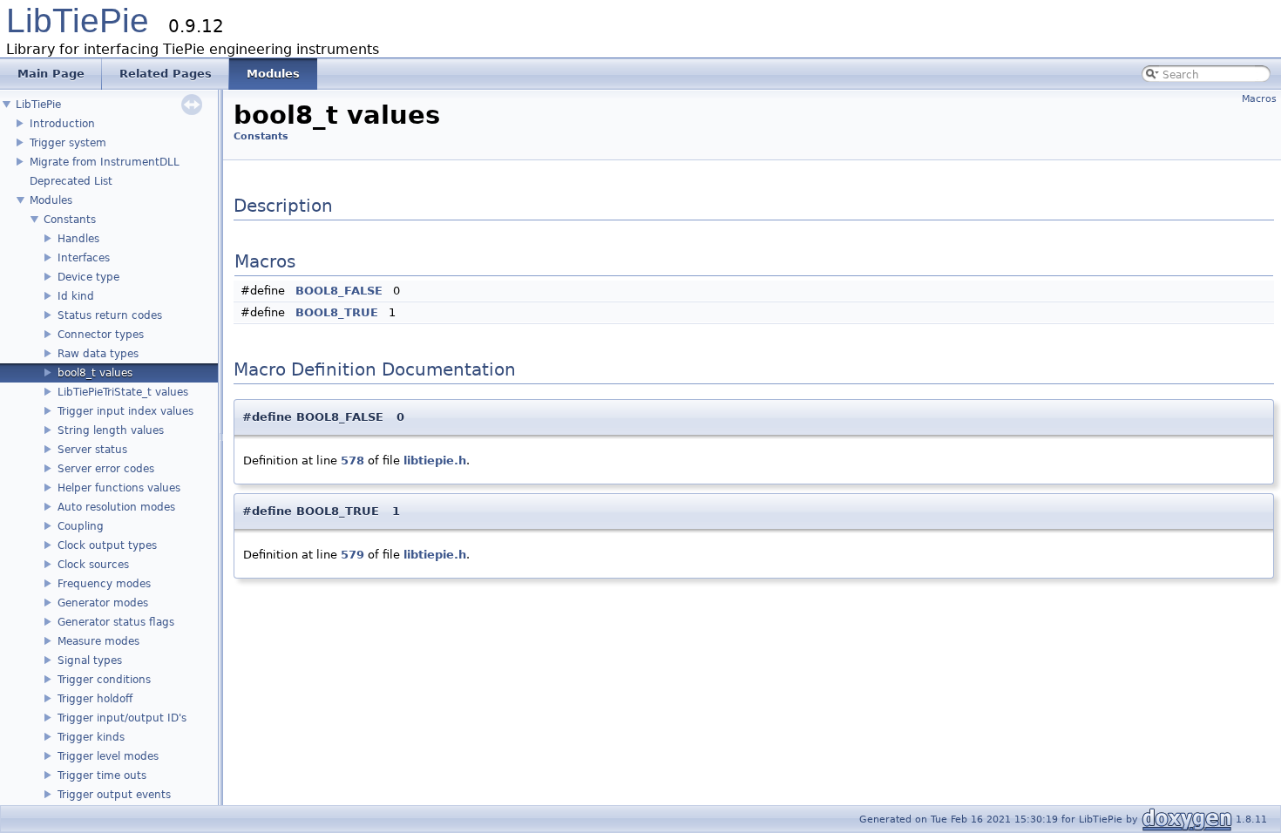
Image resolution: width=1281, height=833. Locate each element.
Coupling (81, 526)
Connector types (101, 334)
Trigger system (68, 143)
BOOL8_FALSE (339, 290)
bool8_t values (95, 373)
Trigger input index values (125, 411)
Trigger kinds (91, 737)
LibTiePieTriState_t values (123, 392)
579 (352, 554)
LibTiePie (77, 20)
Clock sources (93, 565)
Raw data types (98, 354)
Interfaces (84, 258)
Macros (1259, 99)
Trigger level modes (108, 756)
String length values (111, 430)
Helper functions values (119, 488)
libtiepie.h (434, 460)
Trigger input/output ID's (122, 718)
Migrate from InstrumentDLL (105, 162)
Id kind (76, 296)
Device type (88, 277)
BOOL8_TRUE (336, 312)
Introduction (62, 124)
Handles (78, 239)
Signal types (90, 660)
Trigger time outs (102, 775)
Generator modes (103, 603)
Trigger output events (114, 795)
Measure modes (98, 641)
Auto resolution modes (116, 507)
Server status (92, 450)
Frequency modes (104, 584)
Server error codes (106, 469)
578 (352, 460)
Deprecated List (71, 181)
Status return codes (110, 315)
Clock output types (107, 545)
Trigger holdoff (95, 699)
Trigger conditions (104, 680)
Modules (51, 200)
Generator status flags (116, 622)
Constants (70, 219)
